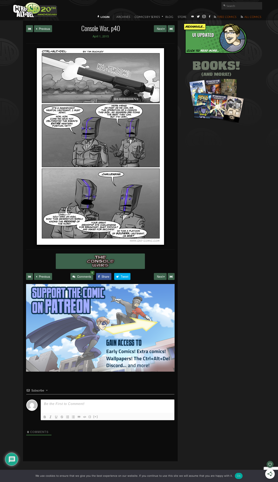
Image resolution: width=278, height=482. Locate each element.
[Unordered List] (73, 417)
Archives (123, 16)
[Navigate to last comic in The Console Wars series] (171, 28)
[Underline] (56, 417)
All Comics (252, 16)
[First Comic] (29, 276)
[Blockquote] (79, 417)
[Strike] (62, 417)
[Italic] (50, 417)
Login (105, 16)
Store (182, 16)
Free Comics (226, 16)
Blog (169, 16)
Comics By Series (147, 16)
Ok (239, 475)
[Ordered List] (67, 417)
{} (90, 416)
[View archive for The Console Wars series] (100, 261)
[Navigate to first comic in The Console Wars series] (29, 28)
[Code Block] (85, 417)
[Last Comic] (171, 276)
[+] (95, 416)
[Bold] (45, 417)
